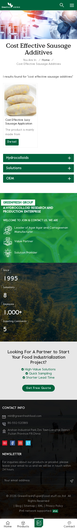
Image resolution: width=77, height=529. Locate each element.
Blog (18, 506)
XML (40, 506)
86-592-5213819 (18, 423)
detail (12, 142)
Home (46, 60)
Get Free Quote (38, 388)
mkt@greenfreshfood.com (24, 416)
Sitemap (29, 506)
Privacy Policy (54, 506)
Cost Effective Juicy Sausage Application (18, 122)
